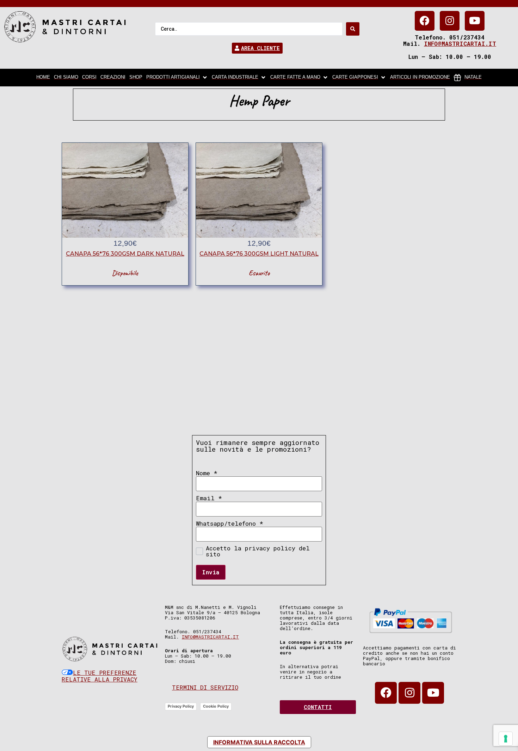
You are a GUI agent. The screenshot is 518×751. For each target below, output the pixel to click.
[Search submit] (352, 29)
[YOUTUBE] (475, 21)
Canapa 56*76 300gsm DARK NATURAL (125, 253)
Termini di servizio (205, 687)
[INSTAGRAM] (450, 21)
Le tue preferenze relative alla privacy (99, 676)
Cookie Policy (216, 706)
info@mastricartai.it (460, 43)
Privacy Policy (181, 706)
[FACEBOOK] (424, 21)
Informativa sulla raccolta (259, 742)
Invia (211, 572)
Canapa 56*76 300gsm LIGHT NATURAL (259, 253)
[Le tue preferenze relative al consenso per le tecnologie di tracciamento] (505, 738)
